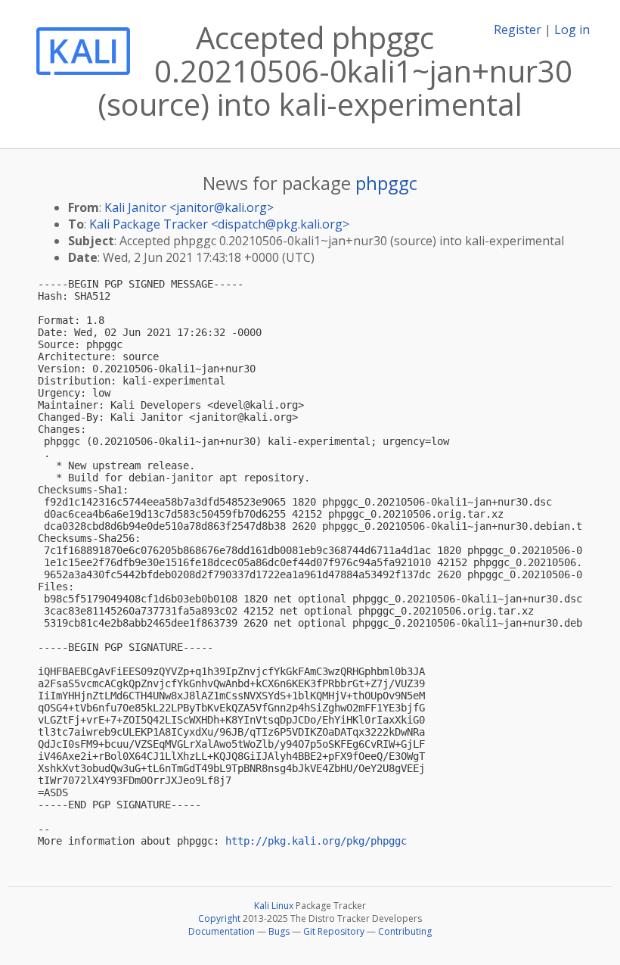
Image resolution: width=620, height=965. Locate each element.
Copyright (219, 918)
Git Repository (333, 931)
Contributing (405, 931)
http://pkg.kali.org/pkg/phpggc (316, 841)
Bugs (279, 931)
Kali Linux (273, 905)
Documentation (221, 931)
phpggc (386, 182)
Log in (572, 29)
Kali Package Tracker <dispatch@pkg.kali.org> (219, 224)
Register (517, 29)
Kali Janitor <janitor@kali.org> (189, 207)
